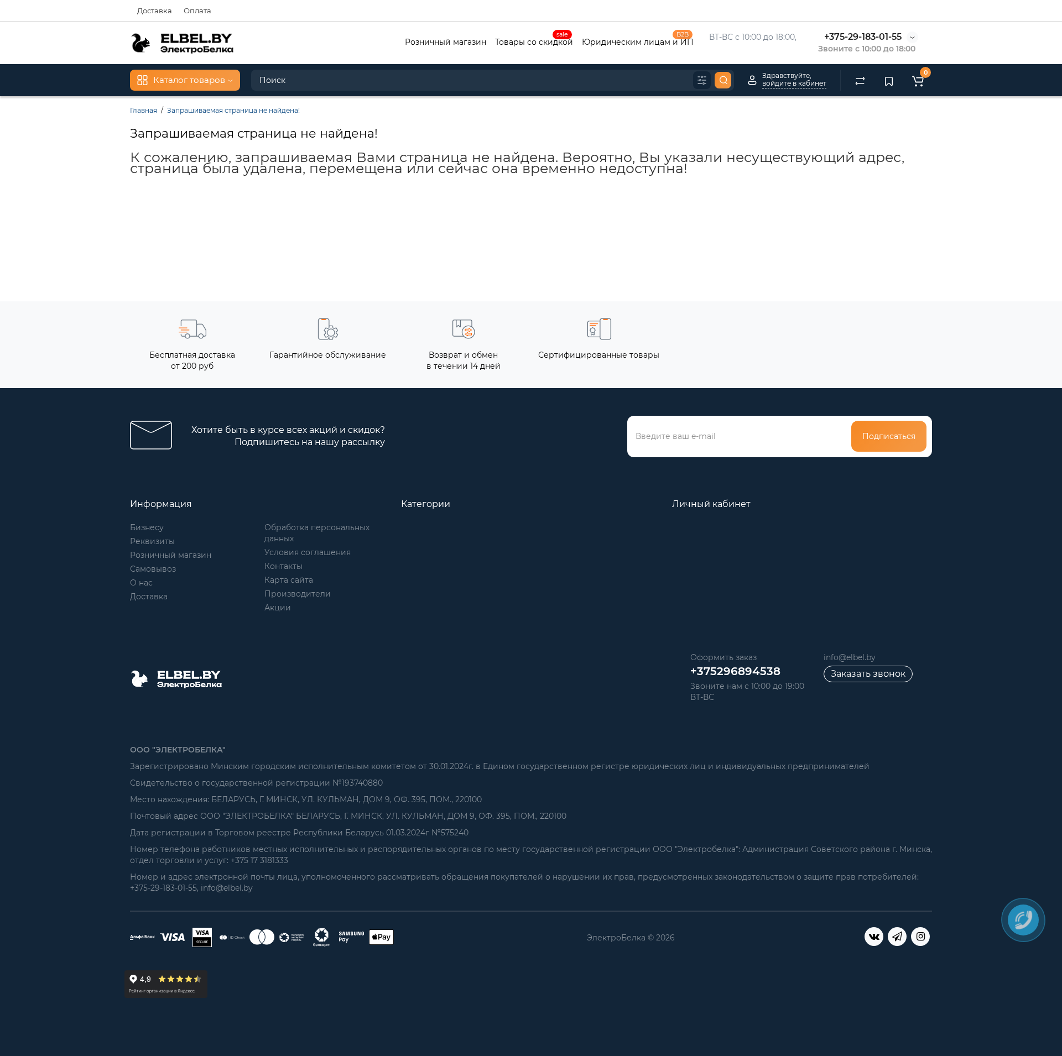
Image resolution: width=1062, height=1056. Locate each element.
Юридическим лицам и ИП (638, 41)
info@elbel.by (850, 657)
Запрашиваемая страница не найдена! (233, 110)
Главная (143, 110)
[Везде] (702, 80)
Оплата (197, 10)
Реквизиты (152, 541)
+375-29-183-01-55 (863, 37)
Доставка (154, 10)
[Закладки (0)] (888, 80)
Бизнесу (147, 527)
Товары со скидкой (534, 41)
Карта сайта (288, 580)
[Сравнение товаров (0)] (860, 80)
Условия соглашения (307, 552)
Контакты (283, 566)
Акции (277, 608)
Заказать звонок (868, 673)
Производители (297, 594)
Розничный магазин (445, 42)
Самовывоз (153, 569)
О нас (141, 583)
